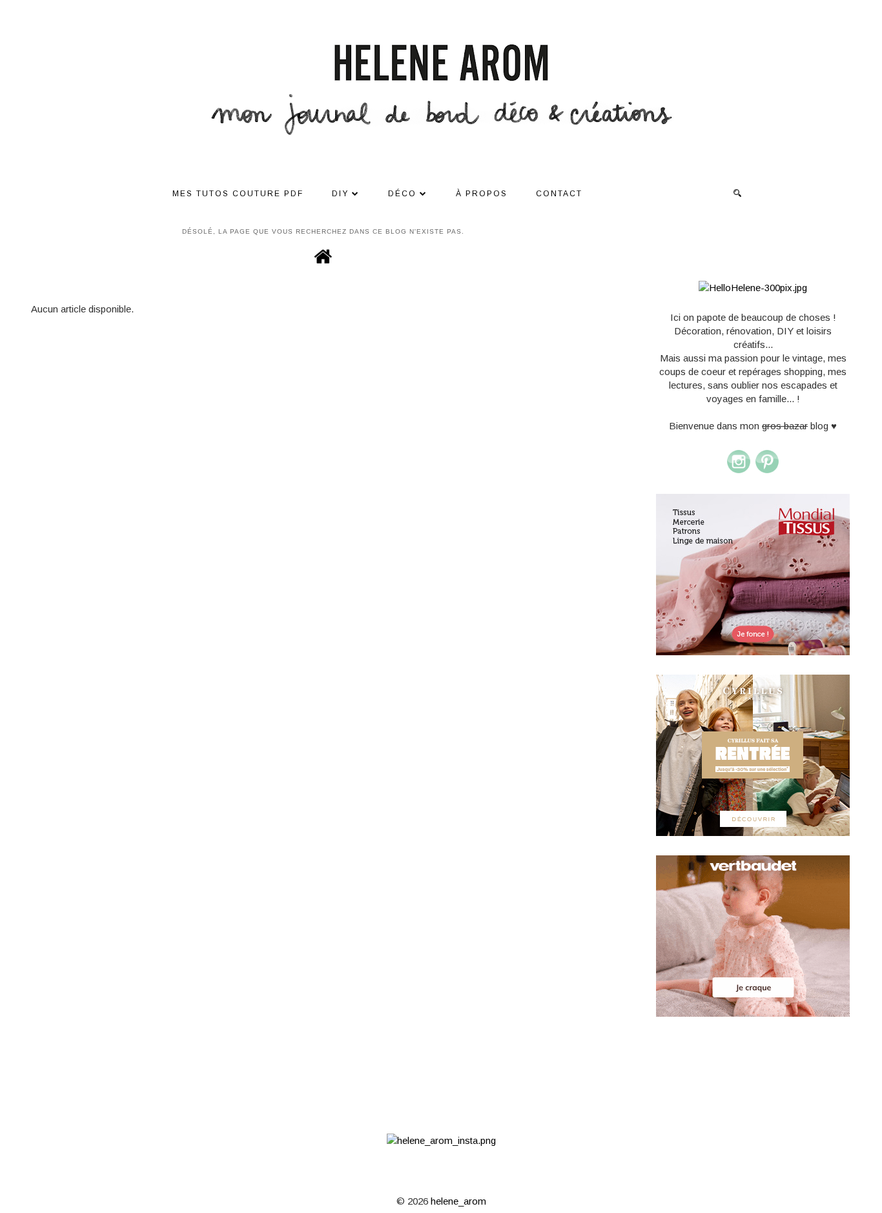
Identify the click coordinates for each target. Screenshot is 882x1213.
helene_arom (458, 1201)
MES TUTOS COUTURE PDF (237, 193)
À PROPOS (482, 193)
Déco (402, 193)
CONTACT (559, 193)
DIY (340, 193)
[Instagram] (739, 470)
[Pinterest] (767, 470)
